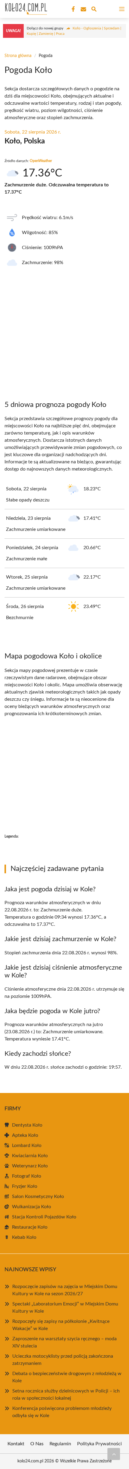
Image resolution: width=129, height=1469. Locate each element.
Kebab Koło (24, 1237)
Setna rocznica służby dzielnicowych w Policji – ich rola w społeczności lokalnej (66, 1395)
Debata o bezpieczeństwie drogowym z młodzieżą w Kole (67, 1377)
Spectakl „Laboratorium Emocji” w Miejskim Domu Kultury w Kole (65, 1308)
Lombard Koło (26, 1145)
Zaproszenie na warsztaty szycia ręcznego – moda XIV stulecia (64, 1342)
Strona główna (18, 56)
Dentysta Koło (27, 1125)
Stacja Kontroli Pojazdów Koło (44, 1217)
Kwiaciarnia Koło (30, 1155)
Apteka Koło (25, 1135)
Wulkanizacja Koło (31, 1206)
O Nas (37, 1443)
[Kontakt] (82, 9)
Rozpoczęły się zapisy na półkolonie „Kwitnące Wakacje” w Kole (61, 1325)
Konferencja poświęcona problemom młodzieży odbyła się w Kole (62, 1412)
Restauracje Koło (29, 1227)
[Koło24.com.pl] (25, 9)
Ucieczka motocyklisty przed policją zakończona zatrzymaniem (62, 1360)
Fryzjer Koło (24, 1186)
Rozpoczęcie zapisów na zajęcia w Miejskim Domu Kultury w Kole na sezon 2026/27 (64, 1290)
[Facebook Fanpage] (72, 9)
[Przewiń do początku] (113, 1454)
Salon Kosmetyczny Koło (38, 1196)
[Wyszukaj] (93, 10)
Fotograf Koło (26, 1176)
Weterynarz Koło (30, 1165)
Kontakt (16, 1443)
